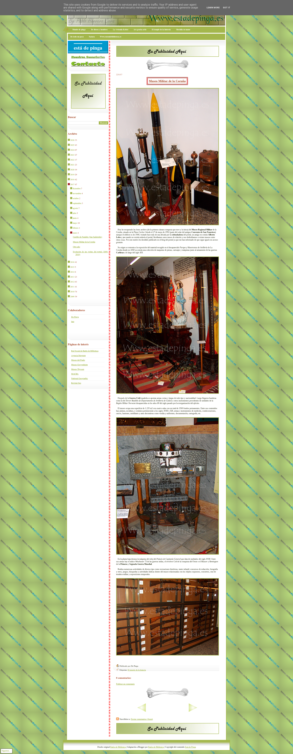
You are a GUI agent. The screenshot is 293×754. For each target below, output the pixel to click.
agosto (75, 208)
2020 (72, 169)
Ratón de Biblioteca (118, 747)
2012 (72, 281)
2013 (72, 276)
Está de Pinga (190, 747)
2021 (72, 164)
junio (75, 218)
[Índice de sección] (131, 711)
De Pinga (75, 316)
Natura (92, 36)
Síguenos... (6, 751)
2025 (72, 145)
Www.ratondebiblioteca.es (110, 36)
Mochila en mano (183, 29)
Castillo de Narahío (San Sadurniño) (87, 236)
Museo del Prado (78, 360)
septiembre (77, 203)
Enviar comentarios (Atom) (142, 719)
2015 (72, 266)
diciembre (77, 188)
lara (72, 321)
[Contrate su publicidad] (168, 56)
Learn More (213, 7)
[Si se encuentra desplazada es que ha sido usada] (69, 140)
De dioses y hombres (99, 29)
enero (75, 232)
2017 (72, 184)
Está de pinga (88, 47)
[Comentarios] (88, 58)
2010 (72, 291)
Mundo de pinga (79, 29)
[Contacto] (88, 66)
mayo (75, 222)
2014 (72, 271)
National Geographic (79, 378)
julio (74, 213)
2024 (72, 149)
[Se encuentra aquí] (69, 184)
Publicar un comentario (125, 684)
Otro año (76, 246)
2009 (72, 296)
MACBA (75, 373)
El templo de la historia (161, 29)
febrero (76, 227)
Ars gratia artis (140, 29)
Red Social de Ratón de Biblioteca (84, 350)
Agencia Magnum (78, 355)
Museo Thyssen (77, 369)
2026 (72, 140)
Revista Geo (76, 383)
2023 (72, 154)
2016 (72, 262)
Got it (226, 7)
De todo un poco (77, 36)
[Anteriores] (203, 711)
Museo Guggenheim (79, 364)
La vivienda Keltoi (120, 29)
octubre (76, 198)
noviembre (77, 193)
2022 (72, 159)
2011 (72, 286)
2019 (72, 174)
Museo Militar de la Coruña (167, 81)
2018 (72, 179)
